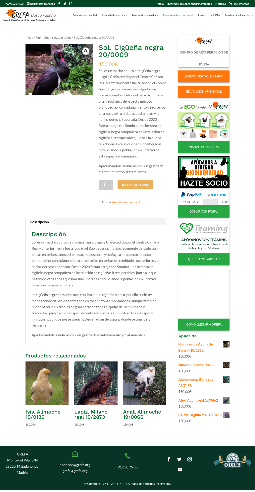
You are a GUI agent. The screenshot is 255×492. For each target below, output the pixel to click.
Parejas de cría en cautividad (178, 15)
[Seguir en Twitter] (179, 459)
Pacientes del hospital (85, 15)
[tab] (39, 221)
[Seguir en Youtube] (180, 469)
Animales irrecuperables (145, 15)
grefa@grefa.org (75, 470)
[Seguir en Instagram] (189, 459)
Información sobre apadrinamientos (189, 3)
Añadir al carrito (135, 184)
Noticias (220, 3)
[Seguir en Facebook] (169, 459)
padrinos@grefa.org (75, 464)
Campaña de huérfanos (114, 15)
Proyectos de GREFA (209, 15)
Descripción (39, 222)
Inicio (160, 3)
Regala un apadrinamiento (239, 15)
